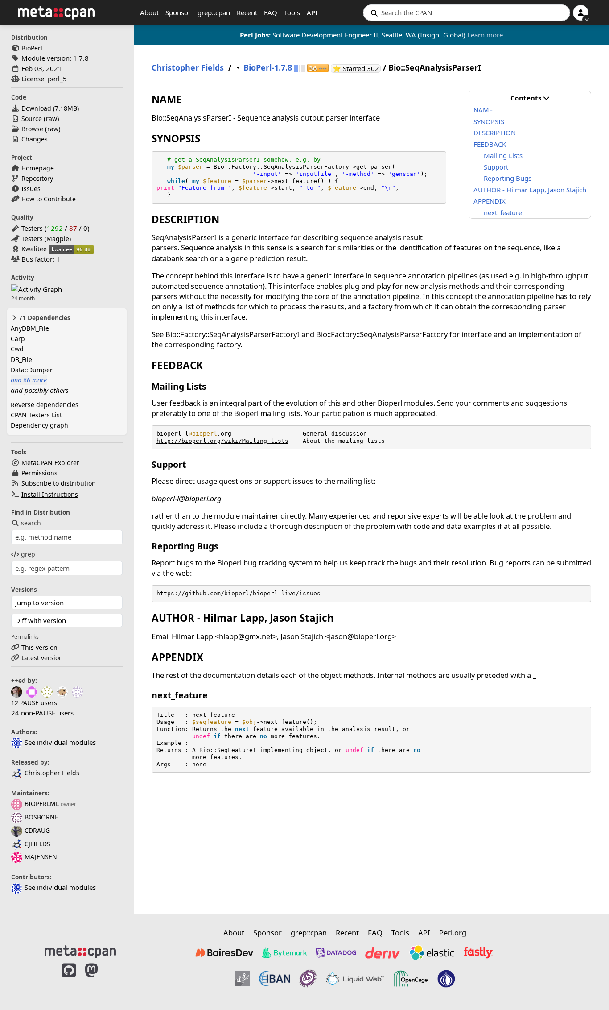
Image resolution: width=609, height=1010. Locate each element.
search (31, 523)
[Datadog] (336, 952)
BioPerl (31, 48)
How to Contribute (48, 199)
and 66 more (29, 380)
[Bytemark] (284, 952)
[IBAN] (274, 978)
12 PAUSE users (34, 702)
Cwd (17, 349)
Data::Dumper (32, 370)
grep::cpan (214, 12)
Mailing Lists (503, 155)
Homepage (37, 168)
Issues (31, 188)
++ (318, 68)
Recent (247, 12)
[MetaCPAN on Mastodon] (100, 980)
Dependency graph (39, 425)
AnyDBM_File (30, 328)
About (149, 12)
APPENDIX (489, 200)
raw (51, 118)
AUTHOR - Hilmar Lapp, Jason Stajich (529, 189)
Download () (50, 108)
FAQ (270, 12)
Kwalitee (34, 249)
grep (28, 554)
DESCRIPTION (494, 132)
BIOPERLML (42, 803)
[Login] (580, 13)
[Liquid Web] (355, 978)
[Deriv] (382, 952)
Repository (37, 178)
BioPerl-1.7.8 (267, 67)
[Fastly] (478, 952)
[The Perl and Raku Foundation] (446, 978)
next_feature (503, 212)
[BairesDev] (224, 952)
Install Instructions (49, 494)
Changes (34, 139)
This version (39, 647)
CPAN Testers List (36, 415)
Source (31, 118)
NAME (483, 109)
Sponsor (178, 12)
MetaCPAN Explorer (50, 462)
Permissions (39, 473)
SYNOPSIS (488, 121)
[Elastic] (431, 952)
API (312, 12)
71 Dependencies (43, 318)
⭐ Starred (357, 68)
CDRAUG (37, 830)
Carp (18, 338)
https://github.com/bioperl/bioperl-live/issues (238, 593)
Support (496, 166)
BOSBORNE (41, 817)
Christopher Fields (52, 773)
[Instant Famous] (308, 978)
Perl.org (452, 932)
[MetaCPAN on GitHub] (69, 980)
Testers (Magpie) (46, 238)
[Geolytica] (242, 978)
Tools (292, 12)
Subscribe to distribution (58, 483)
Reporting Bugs (507, 178)
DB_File (21, 359)
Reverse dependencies (44, 404)
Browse (32, 129)
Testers (32, 228)
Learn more (485, 34)
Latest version (42, 657)
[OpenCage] (410, 978)
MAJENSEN (41, 856)
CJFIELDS (37, 844)
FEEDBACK (489, 144)
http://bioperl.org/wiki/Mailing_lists (222, 440)
